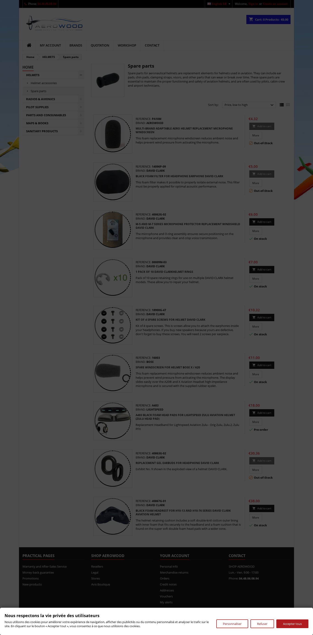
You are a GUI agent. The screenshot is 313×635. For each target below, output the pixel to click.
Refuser (262, 624)
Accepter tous (292, 624)
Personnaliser (232, 624)
